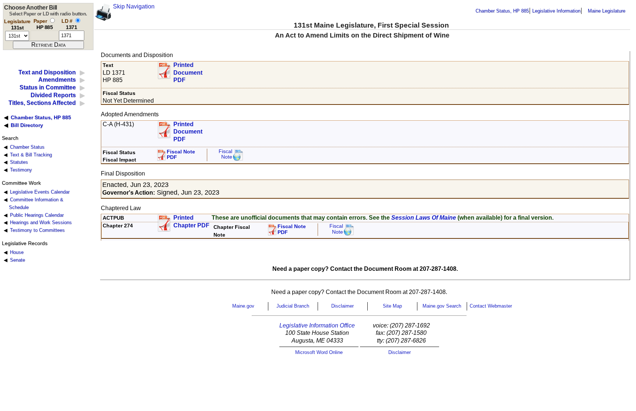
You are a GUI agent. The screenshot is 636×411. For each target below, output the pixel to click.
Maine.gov (243, 306)
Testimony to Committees (37, 230)
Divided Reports (53, 95)
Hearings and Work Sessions (41, 222)
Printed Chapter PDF (191, 221)
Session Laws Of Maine (423, 218)
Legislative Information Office (317, 325)
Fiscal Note (225, 154)
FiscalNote (336, 229)
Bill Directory (27, 125)
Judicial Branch (292, 306)
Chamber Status (27, 147)
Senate (17, 260)
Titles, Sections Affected (42, 103)
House (17, 252)
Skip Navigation (134, 6)
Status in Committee (48, 87)
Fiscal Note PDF (181, 154)
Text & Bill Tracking (31, 154)
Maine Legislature (606, 11)
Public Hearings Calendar (37, 215)
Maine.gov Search (442, 306)
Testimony (21, 170)
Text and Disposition (47, 72)
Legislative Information (556, 11)
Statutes (19, 162)
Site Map (392, 306)
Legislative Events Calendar (40, 192)
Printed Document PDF (187, 70)
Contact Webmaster (491, 306)
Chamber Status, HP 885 (502, 11)
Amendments (57, 80)
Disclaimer (342, 306)
